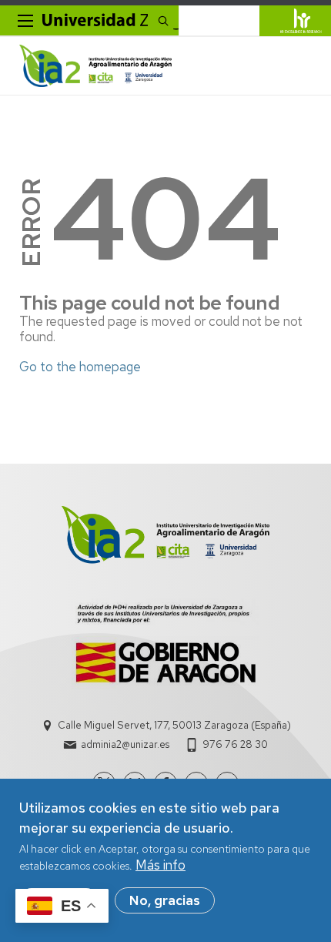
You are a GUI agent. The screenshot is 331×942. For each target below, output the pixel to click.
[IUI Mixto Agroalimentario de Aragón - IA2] (95, 66)
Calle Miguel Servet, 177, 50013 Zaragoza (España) (174, 725)
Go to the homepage (80, 366)
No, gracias (164, 900)
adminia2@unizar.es (125, 744)
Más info (160, 865)
